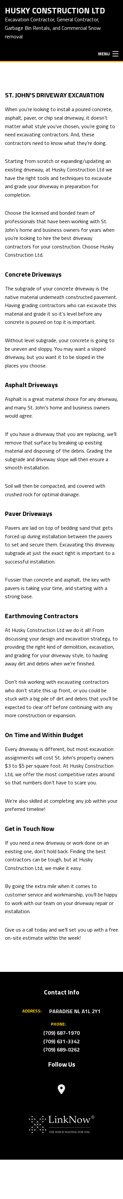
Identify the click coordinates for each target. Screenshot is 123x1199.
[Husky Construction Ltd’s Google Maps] (62, 1091)
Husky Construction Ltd (55, 9)
